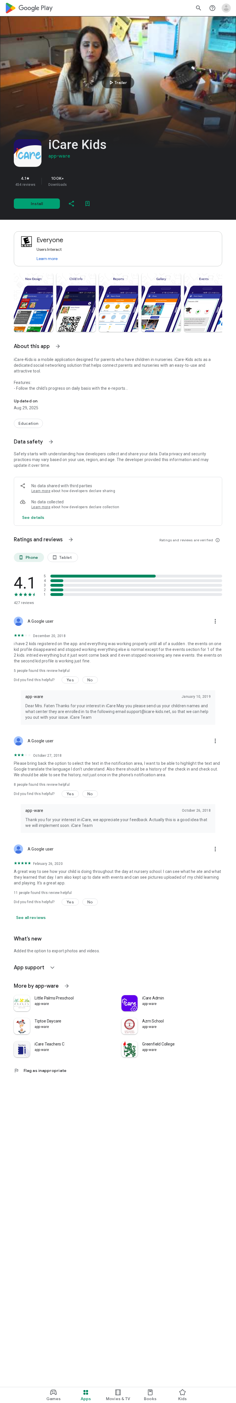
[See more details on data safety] (33, 517)
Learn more (47, 258)
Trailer (117, 82)
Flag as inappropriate (40, 1070)
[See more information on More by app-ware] (67, 986)
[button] (33, 302)
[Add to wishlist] (87, 204)
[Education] (28, 423)
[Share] (71, 204)
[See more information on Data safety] (51, 442)
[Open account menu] (226, 8)
